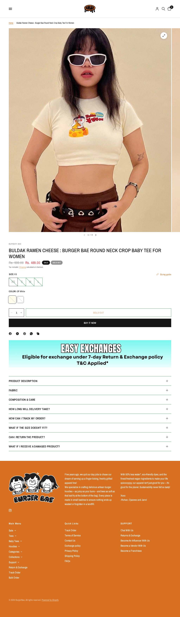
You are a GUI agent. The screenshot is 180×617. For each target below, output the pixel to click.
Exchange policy (73, 545)
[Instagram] (13, 510)
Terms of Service (73, 535)
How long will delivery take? (29, 409)
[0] (168, 9)
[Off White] (12, 299)
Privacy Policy (71, 551)
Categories (14, 551)
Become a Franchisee (131, 551)
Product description (23, 381)
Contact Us (70, 540)
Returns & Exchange (130, 535)
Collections (14, 557)
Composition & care (22, 400)
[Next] (96, 235)
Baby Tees (14, 541)
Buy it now (90, 322)
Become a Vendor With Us (133, 545)
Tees (11, 536)
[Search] (163, 9)
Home (11, 23)
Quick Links (71, 523)
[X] (18, 334)
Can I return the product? (27, 437)
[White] (20, 299)
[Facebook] (11, 334)
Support (12, 562)
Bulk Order (14, 577)
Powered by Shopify (50, 599)
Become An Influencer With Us (135, 540)
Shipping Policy (72, 556)
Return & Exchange (18, 567)
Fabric (13, 390)
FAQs (67, 561)
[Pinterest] (25, 334)
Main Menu (15, 523)
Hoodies (13, 546)
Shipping (22, 267)
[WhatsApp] (32, 334)
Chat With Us (127, 530)
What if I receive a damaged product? (34, 446)
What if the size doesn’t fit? (28, 428)
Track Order (14, 572)
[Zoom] (163, 35)
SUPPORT (126, 523)
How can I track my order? (27, 418)
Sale (11, 530)
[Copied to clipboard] (39, 334)
